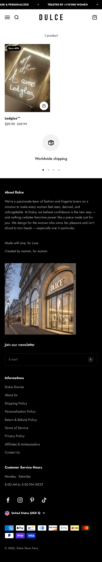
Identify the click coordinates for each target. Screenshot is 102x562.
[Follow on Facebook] (8, 500)
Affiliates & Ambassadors (22, 444)
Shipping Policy (16, 403)
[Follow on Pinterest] (32, 500)
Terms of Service (16, 427)
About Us (11, 395)
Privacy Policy (14, 436)
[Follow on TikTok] (44, 500)
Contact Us (12, 452)
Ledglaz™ (12, 118)
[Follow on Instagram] (20, 500)
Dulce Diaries (14, 387)
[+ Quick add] (44, 106)
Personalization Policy (20, 411)
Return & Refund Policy (21, 419)
